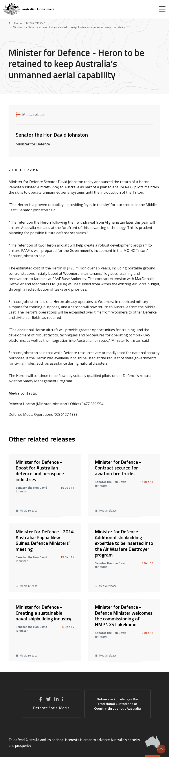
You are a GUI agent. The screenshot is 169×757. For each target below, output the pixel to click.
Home (17, 23)
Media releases (35, 23)
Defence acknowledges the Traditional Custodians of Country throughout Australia (117, 704)
